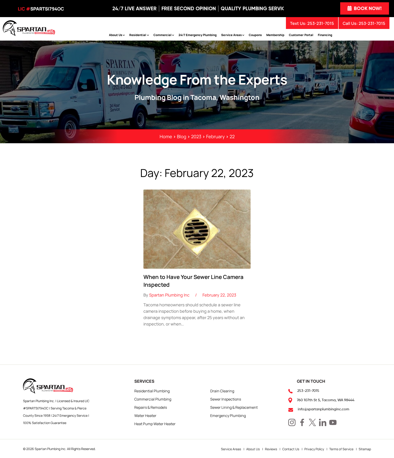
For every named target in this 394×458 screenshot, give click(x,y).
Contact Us (290, 449)
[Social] (292, 422)
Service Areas (231, 34)
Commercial (162, 34)
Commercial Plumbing (152, 398)
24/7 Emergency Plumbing (198, 34)
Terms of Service (341, 449)
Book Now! (367, 8)
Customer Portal (301, 34)
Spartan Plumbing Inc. (50, 448)
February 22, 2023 (219, 295)
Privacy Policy (314, 449)
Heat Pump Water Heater (155, 423)
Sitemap (365, 449)
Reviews (271, 449)
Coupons (255, 34)
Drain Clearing (222, 390)
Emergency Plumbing (228, 415)
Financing (325, 34)
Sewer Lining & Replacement (234, 407)
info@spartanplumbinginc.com (323, 409)
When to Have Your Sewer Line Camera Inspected (193, 280)
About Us (115, 34)
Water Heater (145, 415)
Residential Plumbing (152, 390)
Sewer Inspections (225, 398)
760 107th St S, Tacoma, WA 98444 (325, 400)
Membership (275, 34)
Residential (137, 34)
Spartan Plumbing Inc (169, 295)
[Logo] (29, 27)
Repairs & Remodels (150, 407)
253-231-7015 (372, 23)
